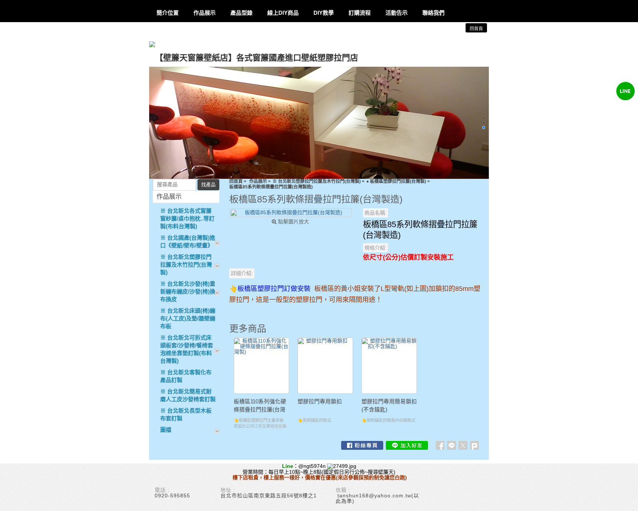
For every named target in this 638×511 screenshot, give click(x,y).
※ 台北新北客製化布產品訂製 (186, 376)
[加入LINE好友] (407, 445)
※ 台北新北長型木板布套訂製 (186, 414)
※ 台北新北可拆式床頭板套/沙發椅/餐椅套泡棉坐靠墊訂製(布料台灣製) (186, 349)
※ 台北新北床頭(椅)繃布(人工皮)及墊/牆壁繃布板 (187, 318)
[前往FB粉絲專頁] (362, 445)
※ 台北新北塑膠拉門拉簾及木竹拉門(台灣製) (316, 181)
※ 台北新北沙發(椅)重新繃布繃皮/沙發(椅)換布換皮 (187, 291)
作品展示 (258, 181)
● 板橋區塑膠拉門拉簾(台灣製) (396, 181)
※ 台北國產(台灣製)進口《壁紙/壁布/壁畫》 (187, 241)
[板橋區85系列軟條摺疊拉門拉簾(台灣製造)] (290, 212)
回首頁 (236, 181)
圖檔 (165, 430)
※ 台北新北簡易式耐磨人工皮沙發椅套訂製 (188, 395)
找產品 (208, 184)
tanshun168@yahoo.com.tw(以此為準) (377, 498)
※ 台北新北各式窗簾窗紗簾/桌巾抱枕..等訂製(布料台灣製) (187, 218)
